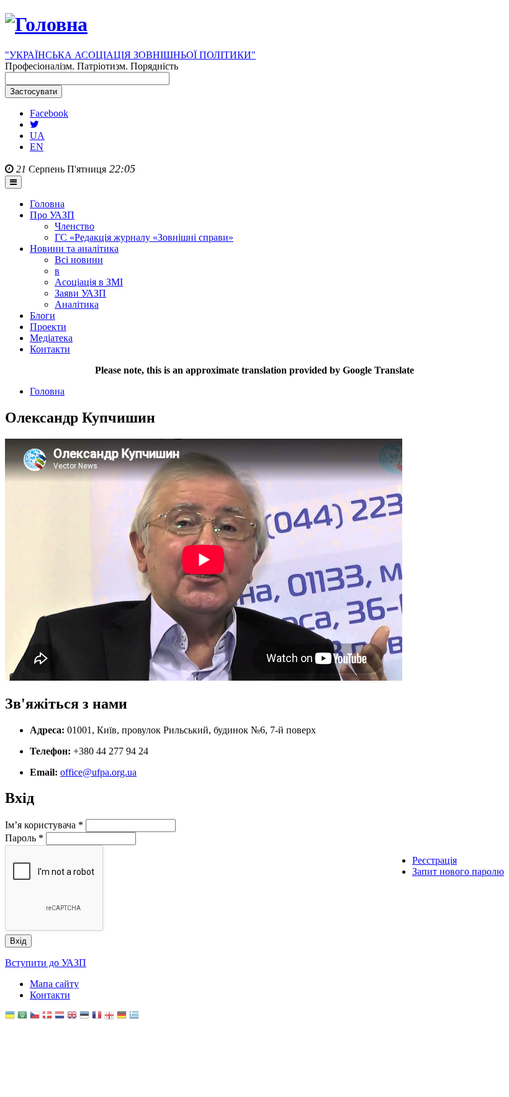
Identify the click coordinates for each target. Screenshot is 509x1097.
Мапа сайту (54, 983)
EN (36, 146)
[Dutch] (60, 1016)
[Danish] (47, 1016)
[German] (122, 1016)
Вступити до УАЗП (45, 962)
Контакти (50, 349)
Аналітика (77, 304)
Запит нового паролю (458, 871)
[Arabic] (22, 1016)
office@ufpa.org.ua (98, 772)
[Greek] (134, 1016)
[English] (72, 1016)
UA (37, 135)
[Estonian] (84, 1016)
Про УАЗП (52, 215)
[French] (97, 1016)
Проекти (48, 326)
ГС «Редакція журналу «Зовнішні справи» (144, 237)
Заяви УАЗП (80, 293)
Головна (47, 204)
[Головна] (46, 24)
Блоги (42, 315)
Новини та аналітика (74, 248)
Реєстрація (434, 860)
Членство (74, 226)
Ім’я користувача (44, 825)
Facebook (49, 113)
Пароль (24, 838)
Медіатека (51, 338)
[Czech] (35, 1016)
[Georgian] (109, 1016)
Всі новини (79, 259)
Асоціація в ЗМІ (89, 282)
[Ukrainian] (10, 1016)
